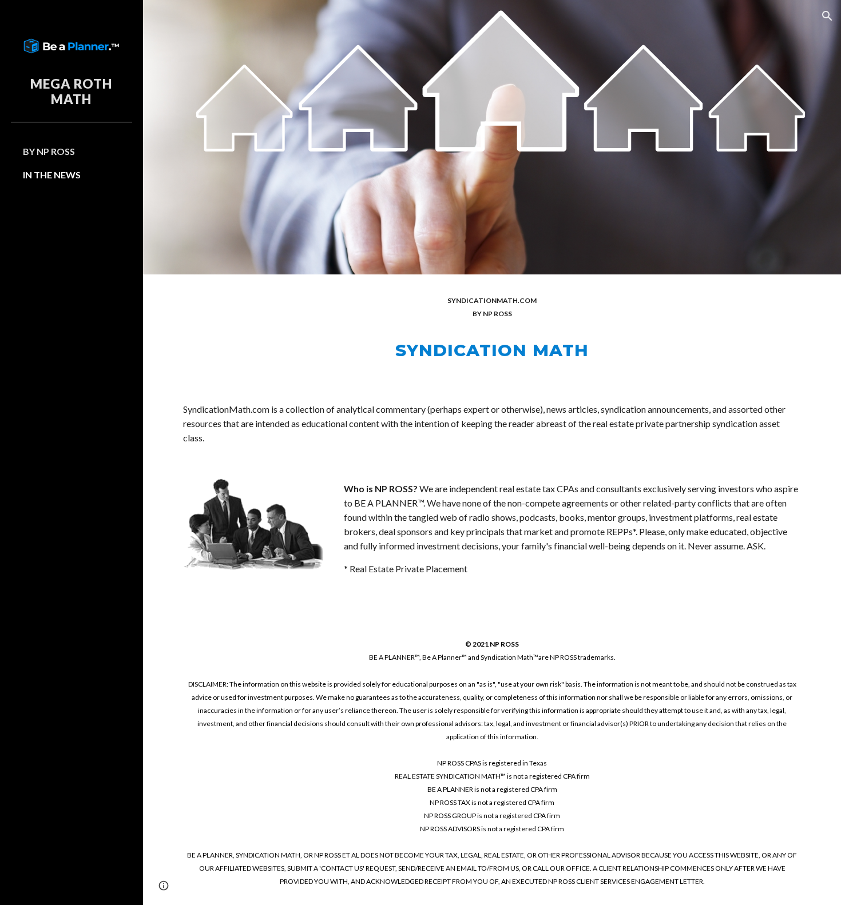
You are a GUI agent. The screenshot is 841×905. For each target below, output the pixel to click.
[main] (492, 329)
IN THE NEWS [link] (52, 174)
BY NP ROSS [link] (49, 151)
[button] (827, 16)
